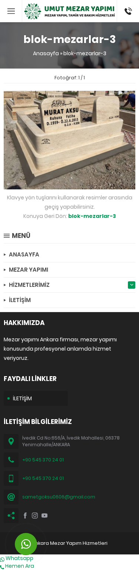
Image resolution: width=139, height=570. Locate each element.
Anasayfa (46, 53)
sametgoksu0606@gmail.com (58, 497)
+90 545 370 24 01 (43, 460)
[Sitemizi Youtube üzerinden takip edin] (44, 515)
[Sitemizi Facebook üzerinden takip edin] (25, 515)
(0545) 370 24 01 (126, 11)
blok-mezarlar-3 (84, 53)
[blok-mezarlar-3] (69, 185)
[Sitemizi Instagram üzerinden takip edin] (35, 515)
